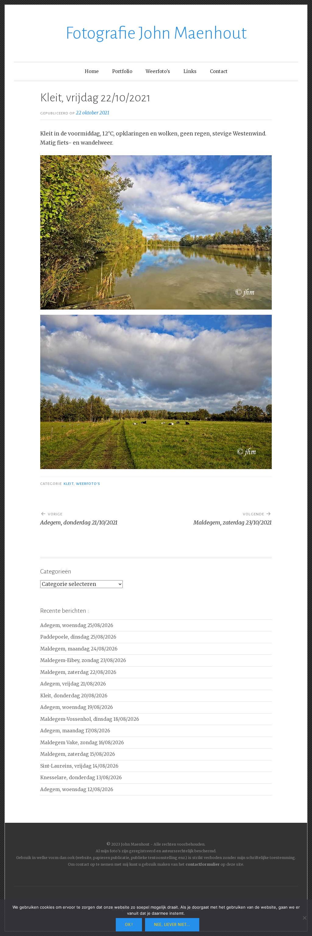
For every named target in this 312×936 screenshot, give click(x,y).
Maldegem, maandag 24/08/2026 (78, 649)
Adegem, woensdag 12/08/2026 (76, 789)
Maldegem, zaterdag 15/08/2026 (77, 754)
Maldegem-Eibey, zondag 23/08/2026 (83, 660)
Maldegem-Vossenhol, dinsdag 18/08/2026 (89, 719)
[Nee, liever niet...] (304, 918)
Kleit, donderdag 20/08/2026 (73, 696)
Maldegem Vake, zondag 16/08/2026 (82, 742)
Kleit (68, 484)
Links (190, 71)
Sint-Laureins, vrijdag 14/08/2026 (79, 766)
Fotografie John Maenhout (156, 33)
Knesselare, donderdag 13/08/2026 (81, 777)
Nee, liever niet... (172, 925)
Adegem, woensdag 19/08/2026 (76, 707)
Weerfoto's (88, 484)
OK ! (129, 925)
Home (92, 71)
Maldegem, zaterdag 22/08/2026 (78, 672)
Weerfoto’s (158, 71)
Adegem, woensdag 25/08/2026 (76, 625)
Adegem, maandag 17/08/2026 (75, 731)
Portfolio (122, 71)
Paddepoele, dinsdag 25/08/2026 (78, 637)
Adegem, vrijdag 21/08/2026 (73, 684)
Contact (219, 71)
